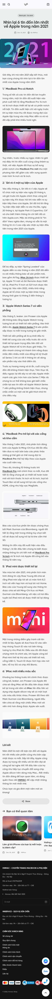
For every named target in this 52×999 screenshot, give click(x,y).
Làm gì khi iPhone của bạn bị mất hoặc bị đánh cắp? (22, 846)
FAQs (5, 969)
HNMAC (22, 780)
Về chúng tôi (8, 936)
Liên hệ (5, 973)
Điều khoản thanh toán (12, 965)
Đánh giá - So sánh (26, 15)
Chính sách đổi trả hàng (12, 960)
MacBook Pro (10, 471)
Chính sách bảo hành (11, 952)
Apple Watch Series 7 (23, 327)
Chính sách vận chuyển (12, 956)
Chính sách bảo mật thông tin (11, 946)
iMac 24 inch (27, 277)
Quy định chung (9, 940)
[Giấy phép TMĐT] (26, 982)
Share (27, 801)
